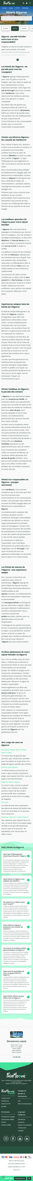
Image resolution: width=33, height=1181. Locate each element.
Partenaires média (7, 1119)
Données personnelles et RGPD (16, 1166)
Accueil (4, 8)
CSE (19, 1101)
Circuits (24, 28)
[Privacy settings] (3, 1177)
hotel (11, 8)
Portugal (25, 8)
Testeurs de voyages (22, 1129)
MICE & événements (25, 1104)
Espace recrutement (25, 1125)
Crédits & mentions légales (16, 1160)
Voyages (5, 28)
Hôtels (15, 28)
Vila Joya (4, 802)
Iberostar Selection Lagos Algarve (15, 817)
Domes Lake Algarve (9, 767)
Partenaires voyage (8, 1117)
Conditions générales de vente (16, 1163)
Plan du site (16, 1169)
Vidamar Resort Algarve (10, 782)
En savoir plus (20, 1178)
